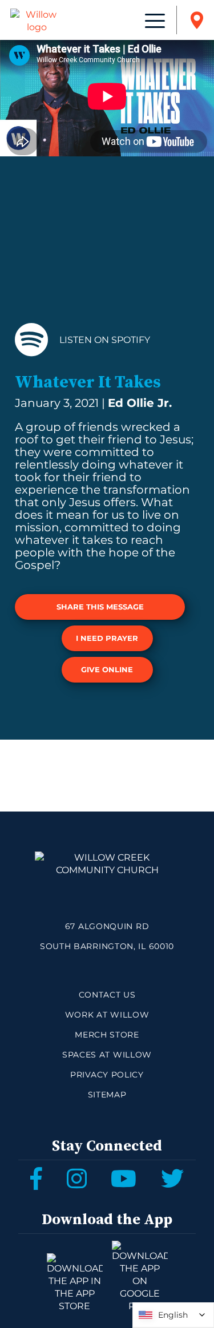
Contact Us (107, 995)
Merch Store (107, 1035)
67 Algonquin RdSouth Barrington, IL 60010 (107, 936)
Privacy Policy (107, 1074)
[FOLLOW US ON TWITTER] (172, 1178)
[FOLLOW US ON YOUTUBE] (123, 1178)
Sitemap (107, 1094)
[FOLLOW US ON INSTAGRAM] (77, 1178)
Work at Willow (107, 1015)
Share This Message (100, 606)
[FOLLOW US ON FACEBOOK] (36, 1178)
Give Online (107, 669)
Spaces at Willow (107, 1055)
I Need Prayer (107, 638)
